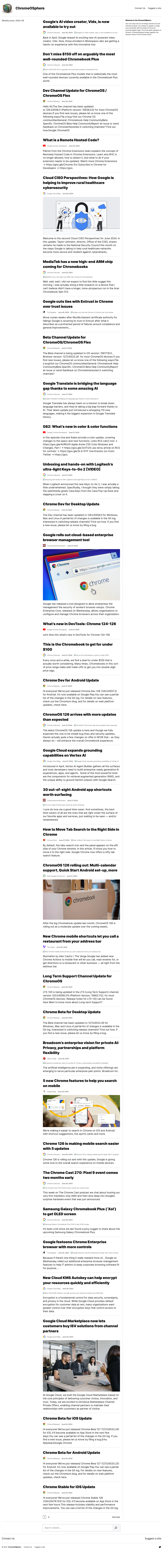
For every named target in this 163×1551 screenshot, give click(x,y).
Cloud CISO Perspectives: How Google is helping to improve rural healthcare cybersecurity (78, 183)
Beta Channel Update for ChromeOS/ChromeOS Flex (67, 339)
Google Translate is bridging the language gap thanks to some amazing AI (80, 386)
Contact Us (140, 8)
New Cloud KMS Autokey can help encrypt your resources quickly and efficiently (80, 1280)
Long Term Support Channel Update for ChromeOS (77, 978)
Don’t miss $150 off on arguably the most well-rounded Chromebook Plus (79, 56)
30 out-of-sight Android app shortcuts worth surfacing (77, 792)
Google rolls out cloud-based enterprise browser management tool (78, 537)
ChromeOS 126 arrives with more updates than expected (79, 717)
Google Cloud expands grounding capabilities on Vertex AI (72, 752)
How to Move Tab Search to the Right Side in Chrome (81, 832)
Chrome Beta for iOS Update (67, 1418)
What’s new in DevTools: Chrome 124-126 (79, 624)
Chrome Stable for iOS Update (69, 1487)
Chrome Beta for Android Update (71, 1452)
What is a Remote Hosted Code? (71, 140)
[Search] (116, 1528)
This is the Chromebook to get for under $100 (78, 646)
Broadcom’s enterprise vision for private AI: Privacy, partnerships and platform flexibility (81, 1048)
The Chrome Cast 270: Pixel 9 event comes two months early (80, 1175)
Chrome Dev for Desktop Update (71, 504)
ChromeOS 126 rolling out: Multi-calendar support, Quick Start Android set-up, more (80, 867)
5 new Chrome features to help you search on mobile (80, 1083)
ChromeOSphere (30, 8)
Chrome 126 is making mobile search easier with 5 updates (81, 1146)
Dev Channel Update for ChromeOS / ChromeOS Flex (75, 93)
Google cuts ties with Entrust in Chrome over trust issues (78, 304)
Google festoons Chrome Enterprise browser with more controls (74, 1244)
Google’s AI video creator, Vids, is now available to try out (76, 24)
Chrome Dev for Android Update (71, 680)
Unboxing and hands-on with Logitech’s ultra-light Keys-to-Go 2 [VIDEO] (78, 466)
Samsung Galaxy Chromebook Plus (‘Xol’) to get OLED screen (79, 1211)
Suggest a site (154, 8)
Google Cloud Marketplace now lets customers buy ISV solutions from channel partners (80, 1326)
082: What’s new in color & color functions (80, 426)
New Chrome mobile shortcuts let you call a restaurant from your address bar (81, 938)
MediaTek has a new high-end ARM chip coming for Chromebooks (78, 264)
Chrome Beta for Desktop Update (72, 1012)
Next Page (116, 1517)
